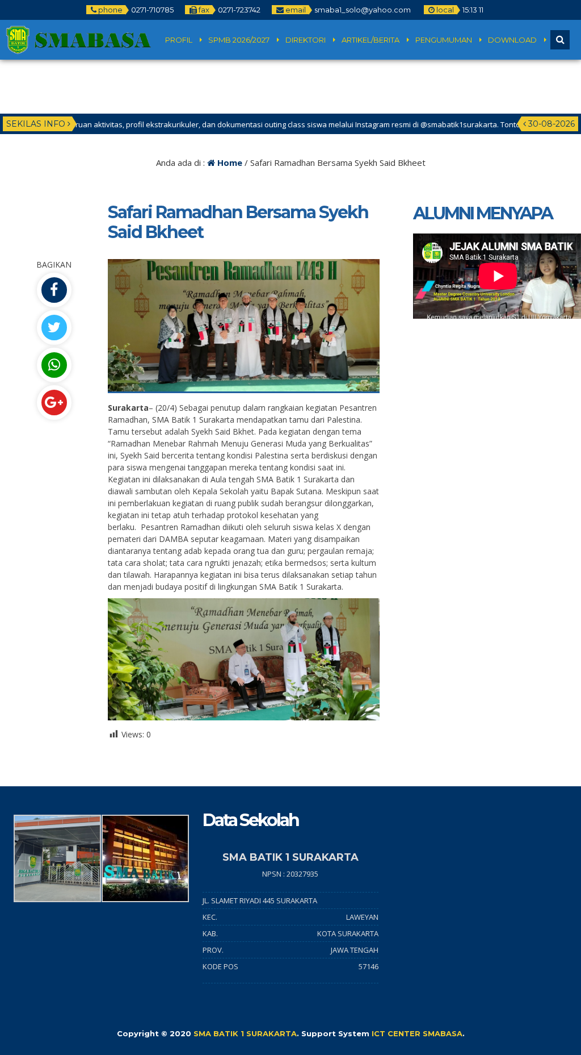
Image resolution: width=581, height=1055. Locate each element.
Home (228, 162)
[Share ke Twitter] (53, 327)
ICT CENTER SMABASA (417, 1033)
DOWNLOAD (512, 39)
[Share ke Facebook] (53, 290)
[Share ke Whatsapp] (53, 365)
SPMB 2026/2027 (239, 39)
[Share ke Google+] (53, 402)
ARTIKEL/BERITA (370, 39)
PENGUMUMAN (443, 39)
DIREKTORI (305, 39)
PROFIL (178, 39)
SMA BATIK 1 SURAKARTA (245, 1033)
